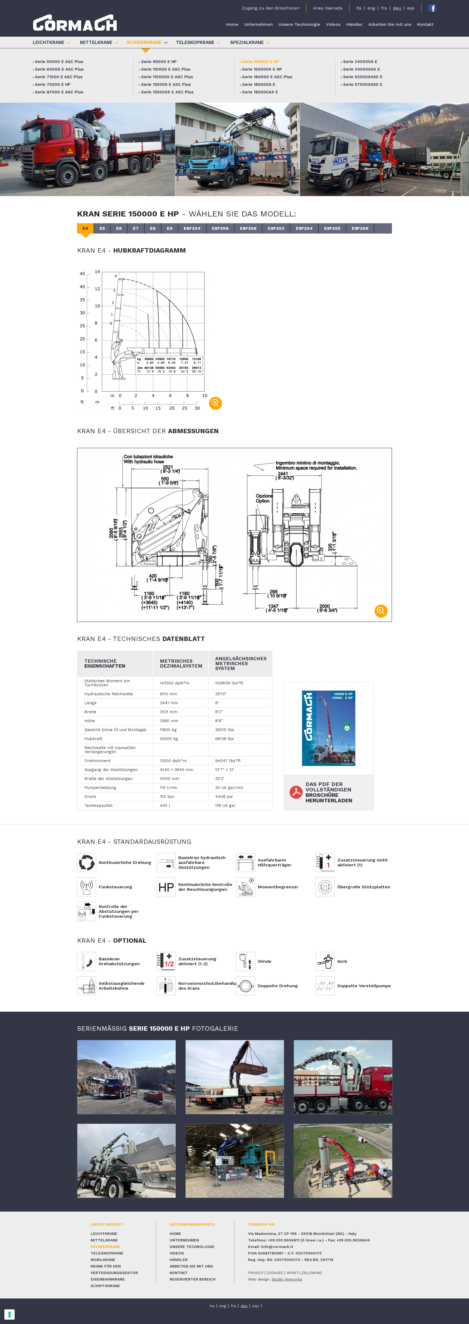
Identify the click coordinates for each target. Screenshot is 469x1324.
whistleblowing (304, 1272)
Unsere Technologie (299, 24)
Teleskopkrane (107, 1253)
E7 (136, 228)
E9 (169, 228)
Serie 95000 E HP (159, 61)
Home (232, 24)
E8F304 (192, 228)
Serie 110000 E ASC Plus (165, 69)
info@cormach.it (277, 1246)
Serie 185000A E (258, 84)
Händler (354, 24)
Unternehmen (258, 24)
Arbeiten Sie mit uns (389, 24)
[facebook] (432, 8)
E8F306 (220, 228)
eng (371, 8)
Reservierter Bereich (193, 1279)
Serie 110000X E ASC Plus (167, 76)
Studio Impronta (287, 1279)
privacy (255, 1272)
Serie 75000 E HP (53, 84)
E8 (153, 228)
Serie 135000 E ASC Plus (166, 84)
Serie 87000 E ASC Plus (59, 92)
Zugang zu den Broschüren (270, 8)
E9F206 (360, 228)
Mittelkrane (104, 1240)
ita (359, 8)
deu (397, 8)
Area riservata (328, 8)
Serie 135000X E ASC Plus (167, 92)
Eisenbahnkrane (108, 1279)
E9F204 (304, 228)
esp (410, 8)
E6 (119, 228)
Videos (333, 24)
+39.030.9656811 (283, 1240)
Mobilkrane (103, 1259)
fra (384, 8)
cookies (275, 1272)
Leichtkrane (104, 1233)
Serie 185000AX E (260, 92)
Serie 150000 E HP (260, 61)
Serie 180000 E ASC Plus (267, 76)
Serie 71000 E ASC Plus (59, 76)
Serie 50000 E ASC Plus (59, 61)
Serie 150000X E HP (262, 69)
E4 (85, 228)
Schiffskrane (105, 1286)
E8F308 (248, 228)
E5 (102, 228)
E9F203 (276, 228)
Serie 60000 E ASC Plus (59, 69)
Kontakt (425, 24)
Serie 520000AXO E (362, 76)
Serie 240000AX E (361, 69)
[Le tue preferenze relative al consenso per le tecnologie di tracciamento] (9, 1314)
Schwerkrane (105, 1246)
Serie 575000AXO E (362, 84)
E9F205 (332, 228)
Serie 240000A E (360, 61)
